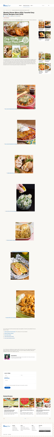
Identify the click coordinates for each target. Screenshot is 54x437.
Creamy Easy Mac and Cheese (9, 336)
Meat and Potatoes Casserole (8, 333)
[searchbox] (46, 5)
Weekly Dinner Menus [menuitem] (26, 5)
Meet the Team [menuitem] (23, 426)
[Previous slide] (4, 418)
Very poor (4, 378)
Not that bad (5, 378)
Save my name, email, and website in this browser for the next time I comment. (17, 385)
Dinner (21, 408)
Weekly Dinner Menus (8, 10)
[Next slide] (50, 418)
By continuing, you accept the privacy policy (45, 429)
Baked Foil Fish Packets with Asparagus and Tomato (20, 251)
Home (4, 10)
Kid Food (24, 408)
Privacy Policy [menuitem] (5, 434)
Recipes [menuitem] (20, 5)
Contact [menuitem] (22, 430)
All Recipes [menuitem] (13, 426)
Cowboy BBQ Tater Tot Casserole (11, 317)
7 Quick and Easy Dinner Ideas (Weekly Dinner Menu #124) (9, 411)
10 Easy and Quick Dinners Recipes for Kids (27, 411)
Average (6, 378)
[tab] (26, 418)
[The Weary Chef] (7, 5)
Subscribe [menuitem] (33, 426)
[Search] (48, 5)
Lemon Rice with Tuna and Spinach (11, 211)
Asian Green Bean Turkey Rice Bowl (9, 331)
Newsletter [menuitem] (9, 434)
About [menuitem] (31, 5)
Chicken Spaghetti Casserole (11, 240)
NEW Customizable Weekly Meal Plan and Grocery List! (42, 411)
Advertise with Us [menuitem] (34, 430)
